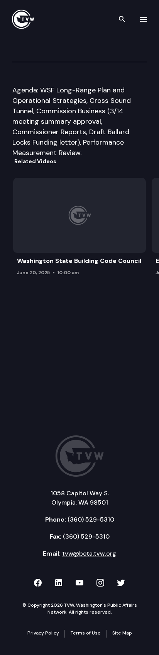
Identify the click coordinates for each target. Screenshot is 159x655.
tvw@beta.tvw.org (89, 553)
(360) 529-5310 (91, 519)
